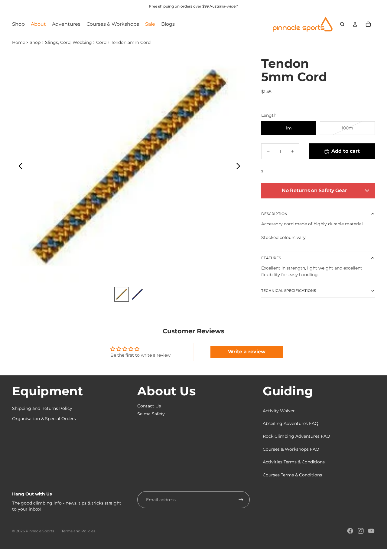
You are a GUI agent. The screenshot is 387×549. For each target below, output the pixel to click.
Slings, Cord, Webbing (68, 42)
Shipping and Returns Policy (42, 408)
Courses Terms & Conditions (292, 475)
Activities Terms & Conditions (294, 462)
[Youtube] (371, 530)
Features (271, 258)
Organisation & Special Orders (44, 418)
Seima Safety (151, 414)
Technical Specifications (288, 290)
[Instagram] (360, 530)
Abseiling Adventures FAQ (290, 423)
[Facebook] (350, 530)
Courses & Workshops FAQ (291, 449)
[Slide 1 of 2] (121, 294)
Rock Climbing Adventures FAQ (296, 436)
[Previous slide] (19, 167)
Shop (35, 42)
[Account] (355, 24)
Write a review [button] (246, 352)
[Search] (342, 24)
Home (18, 42)
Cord (101, 42)
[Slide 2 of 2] (137, 294)
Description (274, 213)
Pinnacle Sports (40, 531)
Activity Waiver (279, 410)
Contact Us (149, 406)
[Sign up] (241, 499)
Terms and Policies (78, 531)
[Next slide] (240, 167)
